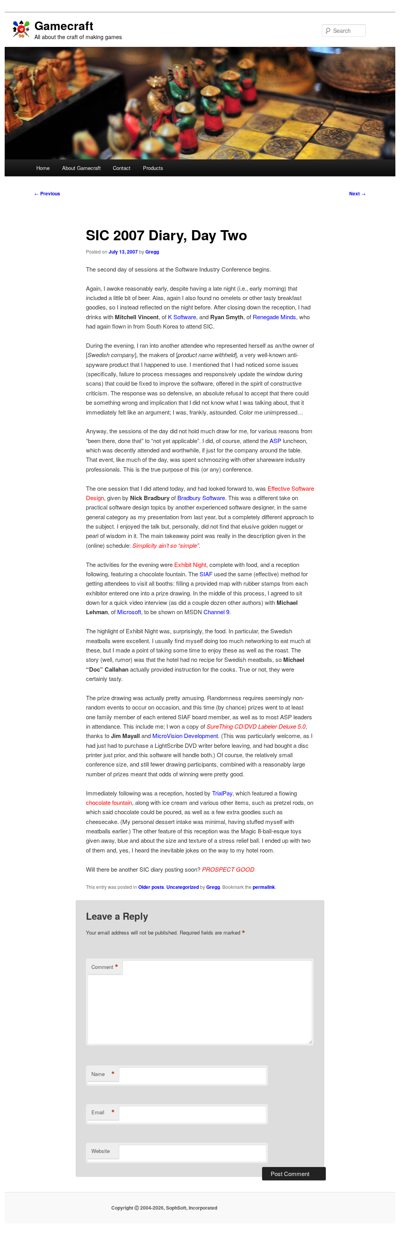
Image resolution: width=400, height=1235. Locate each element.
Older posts (151, 886)
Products (153, 168)
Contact (121, 168)
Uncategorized (182, 886)
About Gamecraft (81, 168)
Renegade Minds (274, 317)
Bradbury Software (201, 497)
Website (100, 1151)
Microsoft (129, 612)
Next (357, 193)
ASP (275, 440)
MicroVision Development (185, 735)
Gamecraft (63, 25)
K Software (182, 317)
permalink (264, 886)
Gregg (152, 251)
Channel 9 (216, 612)
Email (103, 1112)
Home (43, 168)
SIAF (206, 574)
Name (103, 1074)
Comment (104, 967)
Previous (47, 193)
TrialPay (222, 793)
